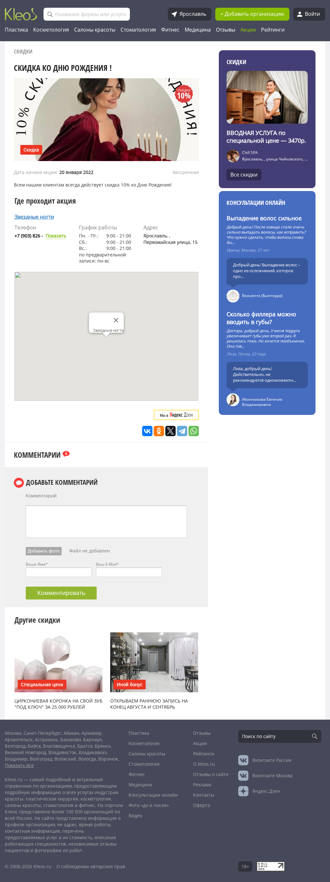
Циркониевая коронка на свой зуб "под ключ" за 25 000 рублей (58, 704)
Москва (13, 733)
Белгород (15, 746)
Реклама (202, 784)
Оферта (201, 805)
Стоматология (138, 29)
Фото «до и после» (149, 805)
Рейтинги (273, 29)
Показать (40, 236)
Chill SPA (250, 152)
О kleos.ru (204, 764)
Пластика (16, 29)
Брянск (103, 746)
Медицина (198, 29)
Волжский (65, 759)
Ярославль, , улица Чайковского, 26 (275, 159)
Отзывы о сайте (210, 774)
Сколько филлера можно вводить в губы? (261, 318)
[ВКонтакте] (147, 431)
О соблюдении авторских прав (90, 866)
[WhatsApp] (194, 431)
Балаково (70, 739)
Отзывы (225, 29)
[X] (170, 431)
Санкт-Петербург (42, 733)
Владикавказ (93, 752)
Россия (271, 760)
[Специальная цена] (58, 662)
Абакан (71, 733)
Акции (248, 29)
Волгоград (41, 759)
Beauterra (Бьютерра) (262, 295)
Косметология (51, 29)
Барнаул (92, 739)
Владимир (16, 759)
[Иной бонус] (154, 662)
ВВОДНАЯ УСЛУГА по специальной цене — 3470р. (266, 136)
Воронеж (108, 759)
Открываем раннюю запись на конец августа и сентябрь (149, 704)
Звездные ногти (34, 216)
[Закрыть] (116, 320)
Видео (135, 815)
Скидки (23, 51)
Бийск (34, 746)
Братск (84, 746)
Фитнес (170, 29)
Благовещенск (59, 746)
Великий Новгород (25, 752)
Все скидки (243, 174)
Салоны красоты (94, 29)
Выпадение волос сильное (264, 218)
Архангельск (19, 739)
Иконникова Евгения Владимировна (262, 402)
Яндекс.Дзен (266, 791)
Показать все (19, 765)
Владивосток (62, 752)
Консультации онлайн (256, 202)
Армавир (92, 733)
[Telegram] (182, 431)
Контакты (203, 795)
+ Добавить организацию (252, 13)
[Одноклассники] (159, 431)
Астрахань (46, 739)
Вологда (87, 759)
